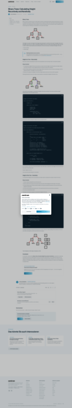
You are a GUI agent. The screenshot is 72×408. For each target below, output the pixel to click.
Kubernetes (28, 385)
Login (53, 1)
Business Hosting (42, 395)
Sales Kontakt (59, 1)
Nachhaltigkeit (41, 398)
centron (11, 1)
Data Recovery (41, 392)
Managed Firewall (29, 392)
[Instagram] (11, 391)
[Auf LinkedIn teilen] (48, 287)
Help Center (54, 382)
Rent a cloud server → (48, 55)
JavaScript (22, 287)
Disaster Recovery (42, 389)
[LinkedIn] (9, 391)
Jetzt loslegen (27, 273)
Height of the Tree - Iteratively (14, 22)
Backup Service (41, 393)
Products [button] (17, 1)
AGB (63, 403)
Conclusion (12, 24)
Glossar (53, 390)
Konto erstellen (27, 318)
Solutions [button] (22, 1)
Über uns (40, 382)
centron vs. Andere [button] (37, 1)
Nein (53, 301)
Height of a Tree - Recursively (14, 21)
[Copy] (62, 95)
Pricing (32, 1)
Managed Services (29, 389)
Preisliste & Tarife (29, 395)
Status (53, 395)
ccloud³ (27, 382)
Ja (49, 301)
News (53, 389)
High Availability (42, 390)
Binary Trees (12, 19)
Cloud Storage (41, 396)
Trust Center (41, 385)
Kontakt (53, 384)
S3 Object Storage (29, 390)
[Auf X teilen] (51, 287)
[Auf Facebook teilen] (53, 287)
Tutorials (9, 6)
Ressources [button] (27, 1)
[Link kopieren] (55, 287)
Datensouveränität (42, 387)
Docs (53, 393)
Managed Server (28, 387)
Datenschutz (60, 403)
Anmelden (20, 318)
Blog (53, 387)
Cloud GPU (28, 384)
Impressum (55, 403)
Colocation (28, 393)
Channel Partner (41, 384)
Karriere (53, 392)
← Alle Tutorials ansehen (13, 348)
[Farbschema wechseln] (50, 2)
